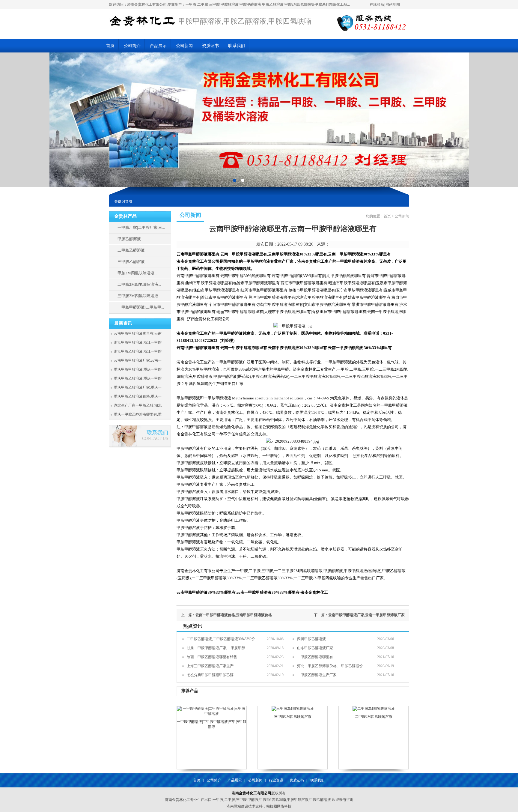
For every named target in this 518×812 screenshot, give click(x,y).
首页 (110, 45)
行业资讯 (276, 780)
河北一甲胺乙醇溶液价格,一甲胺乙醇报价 (330, 666)
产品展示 (158, 45)
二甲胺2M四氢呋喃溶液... (139, 284)
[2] (234, 180)
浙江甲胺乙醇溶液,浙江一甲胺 (138, 351)
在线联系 (377, 4)
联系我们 (236, 45)
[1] (242, 180)
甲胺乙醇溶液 (129, 239)
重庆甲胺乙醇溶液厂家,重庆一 (138, 387)
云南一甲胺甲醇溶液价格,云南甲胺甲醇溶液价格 (233, 615)
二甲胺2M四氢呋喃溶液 (373, 717)
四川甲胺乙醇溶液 (311, 639)
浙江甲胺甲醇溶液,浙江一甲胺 (138, 342)
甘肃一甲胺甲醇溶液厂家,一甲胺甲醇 (216, 648)
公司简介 (132, 45)
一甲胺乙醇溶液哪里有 (315, 657)
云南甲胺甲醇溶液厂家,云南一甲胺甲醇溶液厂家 (366, 615)
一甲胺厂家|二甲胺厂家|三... (141, 227)
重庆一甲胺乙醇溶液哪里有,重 (138, 414)
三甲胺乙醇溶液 (131, 261)
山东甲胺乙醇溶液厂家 (315, 648)
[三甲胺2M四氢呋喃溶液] (293, 708)
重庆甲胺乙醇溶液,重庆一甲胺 (138, 378)
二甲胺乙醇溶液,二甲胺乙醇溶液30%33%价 (221, 639)
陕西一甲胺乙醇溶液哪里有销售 (212, 657)
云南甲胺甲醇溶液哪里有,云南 (138, 333)
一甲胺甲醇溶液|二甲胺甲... (141, 307)
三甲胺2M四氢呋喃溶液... (139, 296)
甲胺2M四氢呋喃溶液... (137, 273)
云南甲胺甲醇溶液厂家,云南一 (138, 360)
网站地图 (393, 4)
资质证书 (210, 45)
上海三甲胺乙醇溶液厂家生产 (210, 666)
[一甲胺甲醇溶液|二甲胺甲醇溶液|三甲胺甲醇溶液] (211, 714)
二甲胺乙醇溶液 (131, 250)
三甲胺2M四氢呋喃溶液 (292, 717)
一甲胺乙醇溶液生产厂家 (317, 675)
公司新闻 (184, 45)
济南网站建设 (237, 806)
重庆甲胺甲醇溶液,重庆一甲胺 (138, 369)
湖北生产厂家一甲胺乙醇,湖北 (138, 405)
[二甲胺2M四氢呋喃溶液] (374, 708)
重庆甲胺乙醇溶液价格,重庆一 (138, 396)
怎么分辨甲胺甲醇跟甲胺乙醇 (210, 675)
